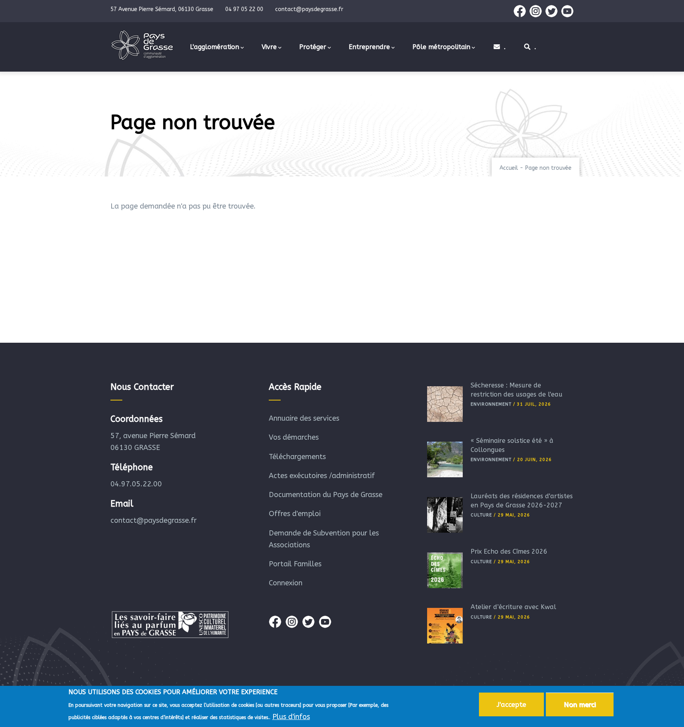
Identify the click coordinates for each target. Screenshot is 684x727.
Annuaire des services (304, 418)
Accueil (509, 168)
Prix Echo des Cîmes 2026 (509, 551)
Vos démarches (294, 437)
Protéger (312, 47)
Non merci (580, 704)
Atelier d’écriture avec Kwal (513, 607)
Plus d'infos (291, 716)
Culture (481, 515)
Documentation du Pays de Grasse (325, 494)
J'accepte (511, 704)
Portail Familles (295, 564)
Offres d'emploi (295, 513)
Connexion (285, 583)
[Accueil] (142, 45)
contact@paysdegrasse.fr (153, 520)
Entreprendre (369, 47)
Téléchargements (297, 456)
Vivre (269, 47)
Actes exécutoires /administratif (322, 475)
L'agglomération (214, 47)
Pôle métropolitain (441, 47)
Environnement (491, 404)
